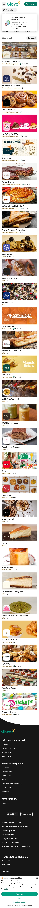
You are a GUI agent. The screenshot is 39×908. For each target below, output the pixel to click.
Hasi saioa (5, 792)
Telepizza (5, 875)
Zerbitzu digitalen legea (10, 843)
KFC (3, 868)
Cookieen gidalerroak (9, 831)
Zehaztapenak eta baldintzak (12, 823)
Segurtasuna (6, 788)
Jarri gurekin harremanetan (11, 784)
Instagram (5, 803)
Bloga (4, 780)
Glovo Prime (6, 776)
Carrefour (5, 871)
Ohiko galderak (7, 772)
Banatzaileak (6, 752)
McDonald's (6, 861)
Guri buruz (5, 768)
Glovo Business (7, 756)
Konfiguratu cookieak (9, 839)
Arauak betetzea (8, 835)
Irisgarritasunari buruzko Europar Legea (16, 847)
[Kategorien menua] (4, 4)
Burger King (6, 864)
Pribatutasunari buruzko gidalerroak (15, 827)
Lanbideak (5, 744)
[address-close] (33, 18)
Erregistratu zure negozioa (11, 748)
